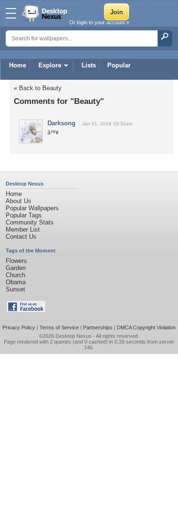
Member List (23, 229)
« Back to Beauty (38, 88)
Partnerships (97, 327)
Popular (119, 65)
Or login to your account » (99, 22)
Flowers (16, 260)
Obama (16, 282)
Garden (16, 267)
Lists (89, 65)
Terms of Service (59, 327)
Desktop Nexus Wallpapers (45, 13)
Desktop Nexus (74, 336)
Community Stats (30, 222)
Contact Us (21, 236)
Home (17, 65)
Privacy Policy (18, 327)
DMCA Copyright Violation (146, 327)
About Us (18, 201)
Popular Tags (24, 215)
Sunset (15, 289)
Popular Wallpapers (32, 208)
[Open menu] (11, 13)
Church (15, 275)
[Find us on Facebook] (26, 310)
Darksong (61, 123)
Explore (49, 65)
